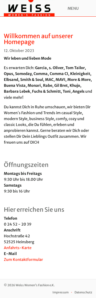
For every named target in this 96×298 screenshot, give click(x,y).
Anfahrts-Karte (17, 248)
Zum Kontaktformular (23, 259)
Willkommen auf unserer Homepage (38, 39)
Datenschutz (83, 292)
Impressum (60, 292)
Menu (73, 8)
